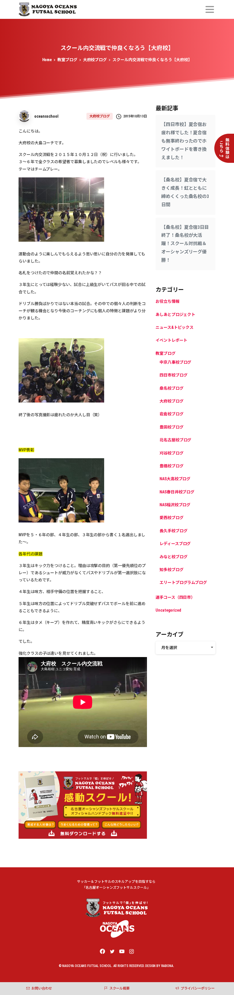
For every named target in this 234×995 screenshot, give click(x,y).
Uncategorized (168, 610)
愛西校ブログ (171, 517)
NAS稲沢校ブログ (175, 504)
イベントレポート (171, 340)
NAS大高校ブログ (175, 479)
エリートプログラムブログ (183, 582)
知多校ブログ (171, 569)
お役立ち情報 (167, 301)
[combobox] (185, 647)
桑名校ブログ (171, 388)
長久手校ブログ (173, 530)
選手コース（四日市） (175, 597)
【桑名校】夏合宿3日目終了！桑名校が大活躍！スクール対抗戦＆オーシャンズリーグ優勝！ (185, 244)
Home (47, 59)
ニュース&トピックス (174, 327)
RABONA (167, 966)
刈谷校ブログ (171, 453)
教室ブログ (67, 59)
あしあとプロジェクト (175, 314)
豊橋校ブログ (171, 466)
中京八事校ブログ (175, 362)
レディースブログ (175, 543)
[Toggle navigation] (209, 9)
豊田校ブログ (171, 427)
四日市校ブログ (173, 375)
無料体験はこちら (224, 148)
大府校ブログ (95, 59)
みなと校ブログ (173, 556)
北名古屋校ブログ (175, 440)
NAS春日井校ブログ (177, 492)
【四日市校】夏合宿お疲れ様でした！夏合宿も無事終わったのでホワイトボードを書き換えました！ (184, 141)
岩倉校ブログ (171, 414)
